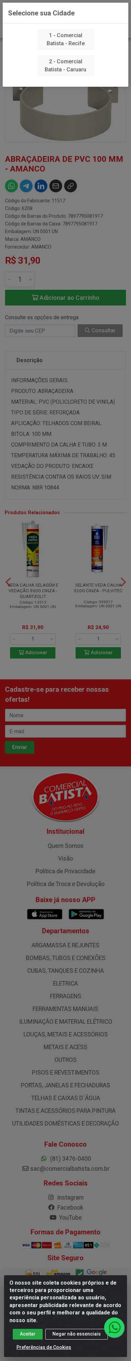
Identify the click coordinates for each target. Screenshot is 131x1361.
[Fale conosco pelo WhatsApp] (114, 1327)
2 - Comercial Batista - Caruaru (65, 65)
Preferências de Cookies (43, 1347)
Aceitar (28, 1334)
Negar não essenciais (76, 1334)
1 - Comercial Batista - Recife (66, 39)
